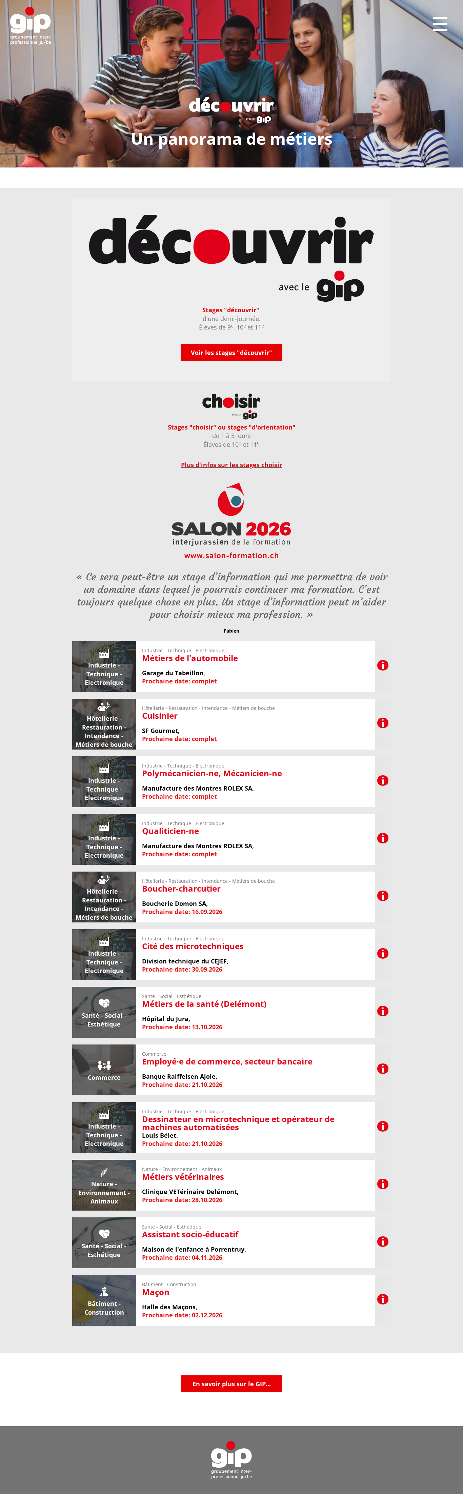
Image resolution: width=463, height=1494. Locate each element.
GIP (30, 26)
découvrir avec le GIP (231, 122)
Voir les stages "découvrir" (231, 352)
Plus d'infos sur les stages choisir (231, 465)
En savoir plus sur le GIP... (232, 1384)
